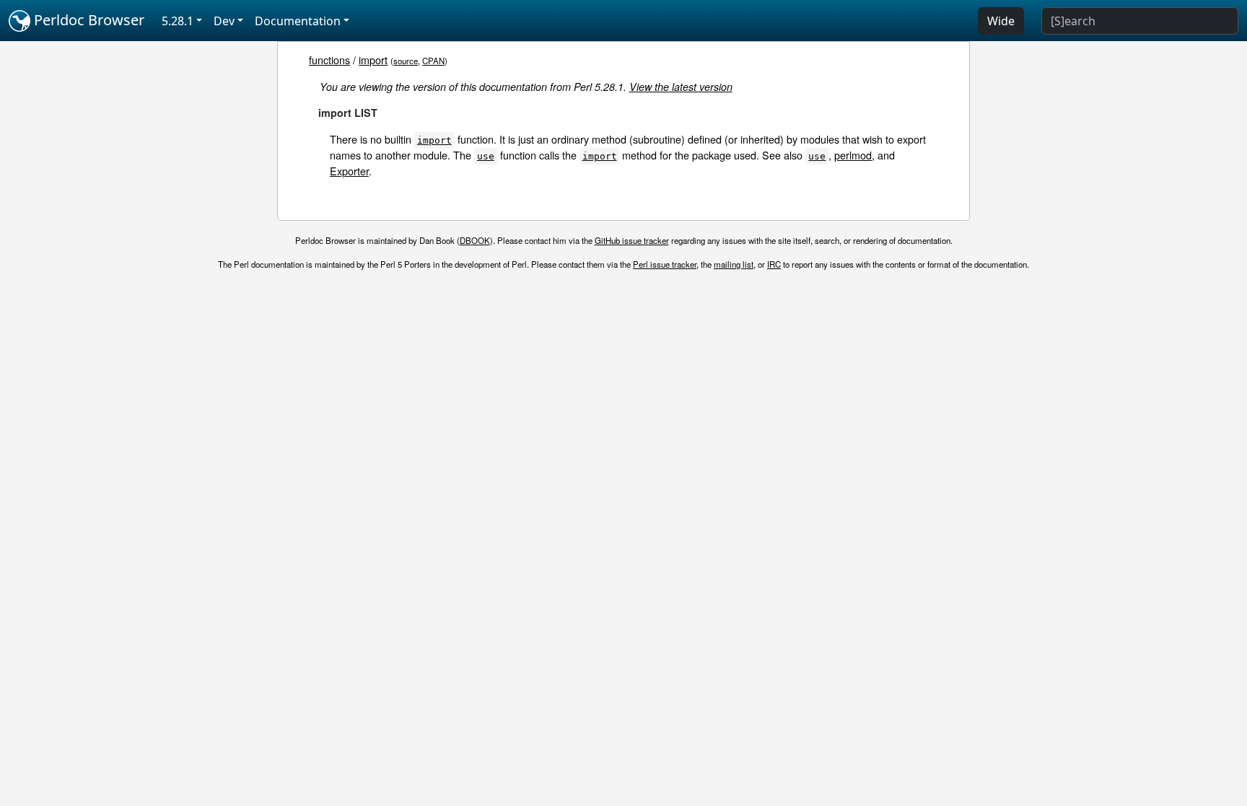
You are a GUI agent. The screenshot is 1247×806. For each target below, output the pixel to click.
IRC (774, 264)
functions (329, 59)
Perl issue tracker (664, 264)
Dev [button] (224, 21)
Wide (1001, 21)
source (405, 60)
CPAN (433, 60)
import (373, 59)
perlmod (853, 154)
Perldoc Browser (87, 20)
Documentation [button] (298, 21)
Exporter (349, 170)
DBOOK (475, 240)
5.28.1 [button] (177, 21)
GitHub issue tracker (632, 240)
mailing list (733, 264)
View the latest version (680, 86)
